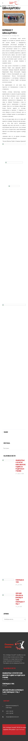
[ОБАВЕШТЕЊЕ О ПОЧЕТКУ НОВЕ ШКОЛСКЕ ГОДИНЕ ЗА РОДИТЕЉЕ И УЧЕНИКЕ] (8, 518)
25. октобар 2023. (15, 35)
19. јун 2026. (19, 606)
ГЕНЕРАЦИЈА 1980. (8, 684)
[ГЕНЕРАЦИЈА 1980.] (8, 585)
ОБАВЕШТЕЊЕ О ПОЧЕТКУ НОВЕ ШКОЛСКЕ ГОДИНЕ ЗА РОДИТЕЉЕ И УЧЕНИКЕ (13, 675)
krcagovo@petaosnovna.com (12, 717)
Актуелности (5, 35)
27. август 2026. (20, 473)
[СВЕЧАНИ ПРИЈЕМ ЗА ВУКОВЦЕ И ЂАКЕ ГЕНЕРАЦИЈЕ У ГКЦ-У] (8, 600)
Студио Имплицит (20, 729)
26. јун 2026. (19, 584)
